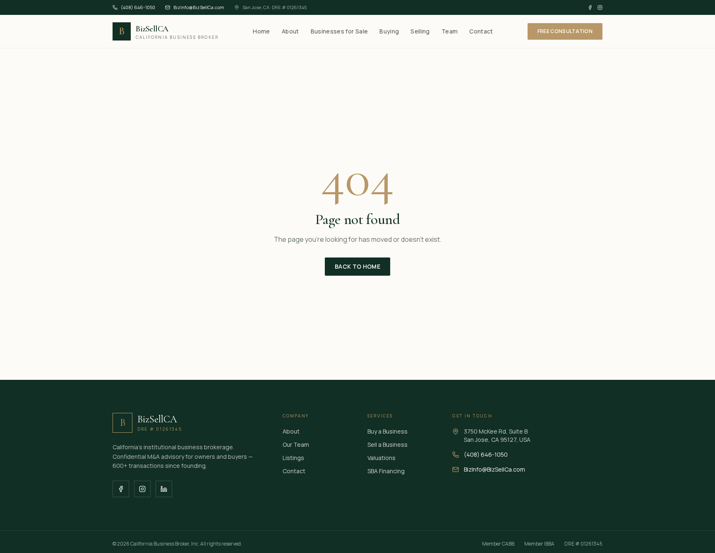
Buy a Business (387, 431)
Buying (389, 31)
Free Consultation (565, 31)
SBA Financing (386, 471)
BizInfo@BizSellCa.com (198, 7)
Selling (419, 31)
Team (449, 31)
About (290, 31)
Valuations (381, 458)
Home (261, 31)
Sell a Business (387, 444)
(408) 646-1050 (138, 7)
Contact (481, 31)
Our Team (296, 444)
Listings (293, 458)
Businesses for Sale (339, 31)
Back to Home (357, 266)
